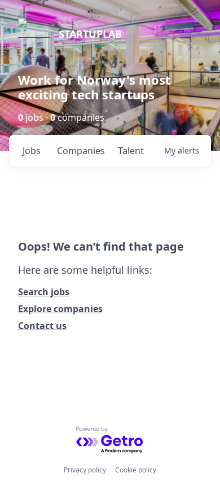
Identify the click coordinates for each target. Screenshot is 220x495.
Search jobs (43, 292)
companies (81, 150)
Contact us (42, 325)
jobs (32, 150)
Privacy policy (85, 470)
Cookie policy (135, 470)
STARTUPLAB (90, 34)
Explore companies (60, 309)
